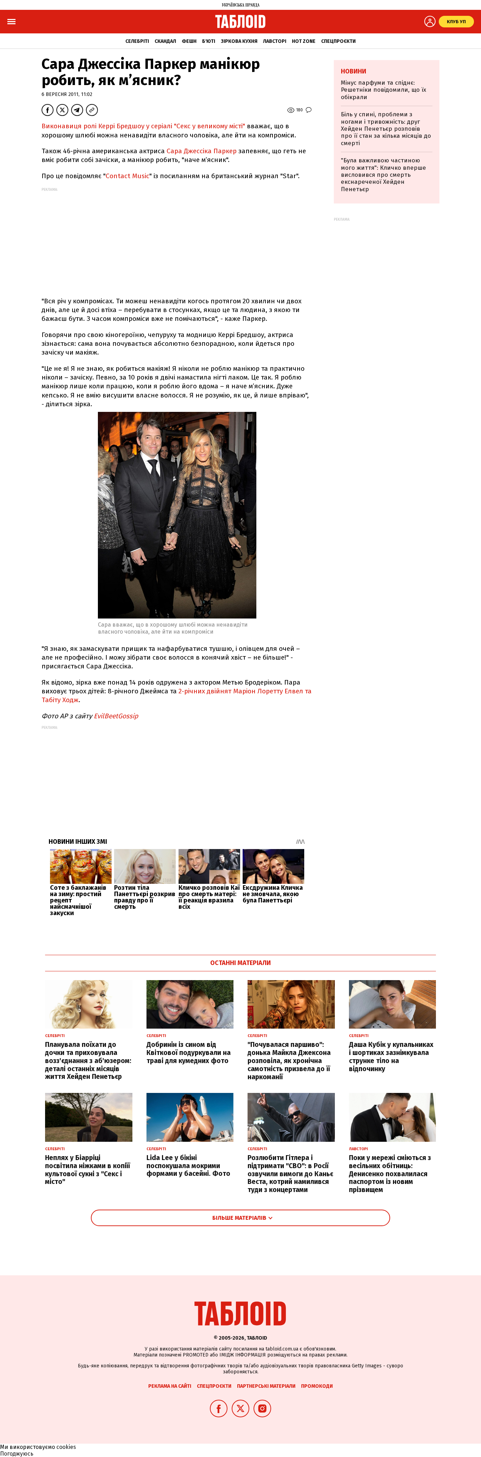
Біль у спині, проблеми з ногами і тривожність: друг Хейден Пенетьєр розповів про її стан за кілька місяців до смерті (386, 129)
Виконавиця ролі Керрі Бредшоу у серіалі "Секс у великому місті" (143, 126)
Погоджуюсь (16, 1453)
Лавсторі (274, 41)
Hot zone (304, 41)
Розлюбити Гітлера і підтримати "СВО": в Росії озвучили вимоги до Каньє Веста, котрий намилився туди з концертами (290, 1174)
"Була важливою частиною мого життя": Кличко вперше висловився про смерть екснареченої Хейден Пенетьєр (383, 175)
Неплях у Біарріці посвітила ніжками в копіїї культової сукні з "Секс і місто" (87, 1170)
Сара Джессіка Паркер (202, 151)
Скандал (165, 41)
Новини (353, 71)
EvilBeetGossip (116, 716)
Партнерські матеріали (266, 1386)
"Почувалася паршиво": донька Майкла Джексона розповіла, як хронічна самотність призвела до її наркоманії (289, 1061)
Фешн (189, 41)
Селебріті (137, 41)
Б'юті (208, 41)
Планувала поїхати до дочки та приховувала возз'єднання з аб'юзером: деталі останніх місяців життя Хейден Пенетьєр (88, 1061)
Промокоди (317, 1386)
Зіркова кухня (239, 41)
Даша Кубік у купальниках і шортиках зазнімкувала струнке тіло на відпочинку (391, 1057)
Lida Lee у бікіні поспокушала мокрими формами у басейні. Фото (188, 1166)
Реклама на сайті (169, 1386)
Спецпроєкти (338, 41)
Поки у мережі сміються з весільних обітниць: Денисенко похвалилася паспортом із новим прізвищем (390, 1174)
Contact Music (127, 176)
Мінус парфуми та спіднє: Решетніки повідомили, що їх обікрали (383, 90)
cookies (66, 1447)
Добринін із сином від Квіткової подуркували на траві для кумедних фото (188, 1053)
